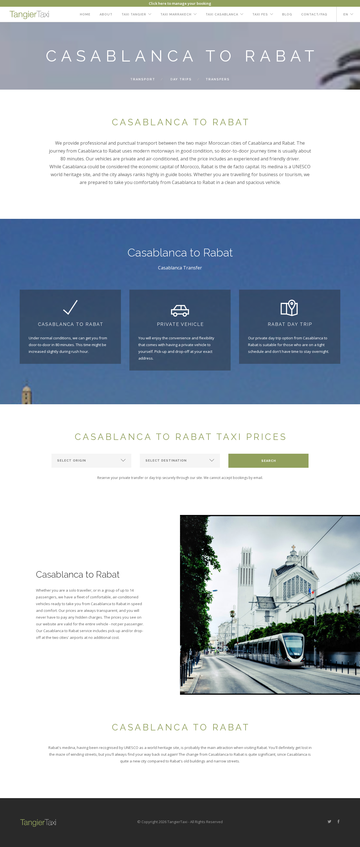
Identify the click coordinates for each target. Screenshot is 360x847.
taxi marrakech (176, 14)
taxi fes (260, 14)
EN (345, 14)
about (106, 14)
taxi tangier (134, 14)
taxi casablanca (222, 14)
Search (268, 461)
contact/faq (314, 14)
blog (287, 14)
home (85, 14)
